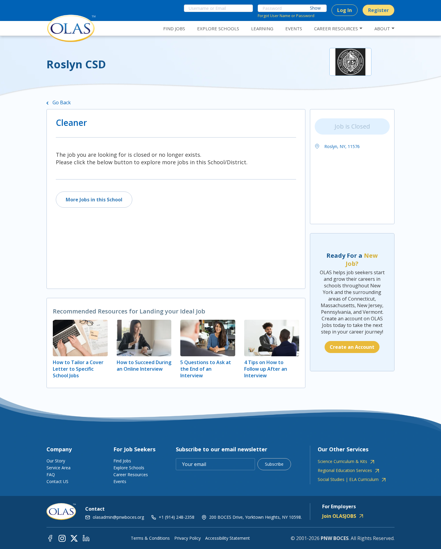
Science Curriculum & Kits (342, 461)
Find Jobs (122, 461)
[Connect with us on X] (74, 538)
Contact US (57, 481)
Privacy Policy (187, 538)
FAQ (50, 474)
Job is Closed (352, 126)
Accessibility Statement (227, 538)
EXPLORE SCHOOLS (218, 28)
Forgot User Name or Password (286, 15)
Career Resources (130, 474)
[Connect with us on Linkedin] (86, 538)
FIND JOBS (174, 28)
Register (378, 10)
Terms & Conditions (150, 538)
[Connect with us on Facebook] (50, 538)
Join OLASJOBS (339, 516)
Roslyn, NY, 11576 (341, 146)
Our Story (55, 461)
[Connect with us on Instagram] (62, 538)
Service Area (58, 467)
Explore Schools (128, 467)
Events (119, 481)
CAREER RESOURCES (336, 28)
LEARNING (262, 28)
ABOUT (382, 28)
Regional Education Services (345, 470)
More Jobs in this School (94, 199)
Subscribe (274, 464)
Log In (344, 10)
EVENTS (293, 28)
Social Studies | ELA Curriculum (348, 479)
